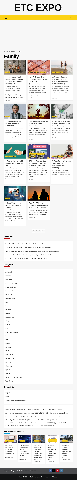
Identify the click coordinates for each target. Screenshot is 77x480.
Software (26, 423)
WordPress (9, 381)
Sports (7, 370)
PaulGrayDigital (57, 86)
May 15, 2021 (41, 207)
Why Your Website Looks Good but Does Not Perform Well (25, 244)
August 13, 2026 (39, 461)
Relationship (32, 156)
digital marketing (43, 413)
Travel (7, 373)
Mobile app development (22, 420)
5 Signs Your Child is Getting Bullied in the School (13, 205)
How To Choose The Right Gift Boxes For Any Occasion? (38, 79)
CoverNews (44, 477)
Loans (66, 417)
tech (45, 423)
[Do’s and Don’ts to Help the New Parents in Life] (62, 111)
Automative (9, 272)
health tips (31, 417)
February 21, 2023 (19, 128)
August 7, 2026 (66, 459)
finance (13, 417)
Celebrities (9, 279)
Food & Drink (9, 317)
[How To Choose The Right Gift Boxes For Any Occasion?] (39, 67)
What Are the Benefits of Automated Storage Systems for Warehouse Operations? (32, 251)
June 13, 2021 (65, 170)
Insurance (8, 336)
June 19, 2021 (42, 167)
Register (8, 393)
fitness (18, 417)
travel (63, 423)
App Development (19, 409)
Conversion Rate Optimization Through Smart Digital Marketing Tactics (29, 255)
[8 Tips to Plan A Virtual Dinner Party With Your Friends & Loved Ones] (39, 151)
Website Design (36, 425)
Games (7, 324)
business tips (53, 409)
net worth (36, 420)
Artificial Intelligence (33, 409)
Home (36, 417)
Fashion (8, 306)
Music (7, 351)
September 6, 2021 (40, 125)
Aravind (32, 125)
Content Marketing (10, 413)
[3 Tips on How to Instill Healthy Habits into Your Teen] (15, 151)
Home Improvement (11, 332)
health (24, 416)
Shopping (42, 72)
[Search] (71, 17)
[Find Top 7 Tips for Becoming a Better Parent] (39, 193)
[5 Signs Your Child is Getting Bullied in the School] (15, 193)
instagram (55, 417)
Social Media (18, 423)
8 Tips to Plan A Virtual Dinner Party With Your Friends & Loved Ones (37, 163)
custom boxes (23, 413)
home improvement (46, 417)
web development (25, 426)
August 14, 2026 (24, 459)
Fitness (7, 313)
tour (58, 423)
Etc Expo (38, 7)
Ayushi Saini (9, 456)
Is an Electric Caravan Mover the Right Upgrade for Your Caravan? (26, 258)
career (60, 409)
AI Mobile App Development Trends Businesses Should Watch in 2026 (28, 247)
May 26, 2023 (41, 84)
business (44, 409)
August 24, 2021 (62, 125)
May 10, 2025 (15, 86)
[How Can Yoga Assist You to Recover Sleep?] (39, 111)
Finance (8, 309)
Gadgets (8, 321)
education (63, 413)
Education (55, 156)
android (7, 409)
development (31, 413)
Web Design (14, 425)
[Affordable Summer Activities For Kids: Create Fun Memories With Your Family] (62, 67)
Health (36, 116)
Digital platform (10, 287)
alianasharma (33, 167)
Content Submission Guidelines (15, 400)
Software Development (37, 423)
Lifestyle (36, 72)
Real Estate (9, 354)
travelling (7, 425)
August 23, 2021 (15, 167)
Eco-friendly (9, 291)
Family (7, 72)
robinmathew (10, 128)
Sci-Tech (8, 362)
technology (51, 423)
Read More (8, 100)
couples (17, 413)
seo (11, 423)
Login (7, 396)
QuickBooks (44, 420)
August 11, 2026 (53, 461)
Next (43, 231)
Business (31, 154)
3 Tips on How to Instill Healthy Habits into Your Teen (14, 163)
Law (6, 339)
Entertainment (10, 298)
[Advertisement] (38, 34)
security (7, 423)
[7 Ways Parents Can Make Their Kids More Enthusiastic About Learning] (62, 151)
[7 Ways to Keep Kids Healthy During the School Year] (15, 111)
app (10, 409)
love (69, 417)
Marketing (8, 347)
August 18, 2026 (10, 457)
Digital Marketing (11, 283)
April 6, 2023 (66, 86)
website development (47, 425)
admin (8, 86)
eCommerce (54, 413)
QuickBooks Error (54, 420)
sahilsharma (33, 84)
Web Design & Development (14, 377)
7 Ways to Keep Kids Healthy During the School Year (13, 123)
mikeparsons (57, 170)
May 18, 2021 (15, 209)
